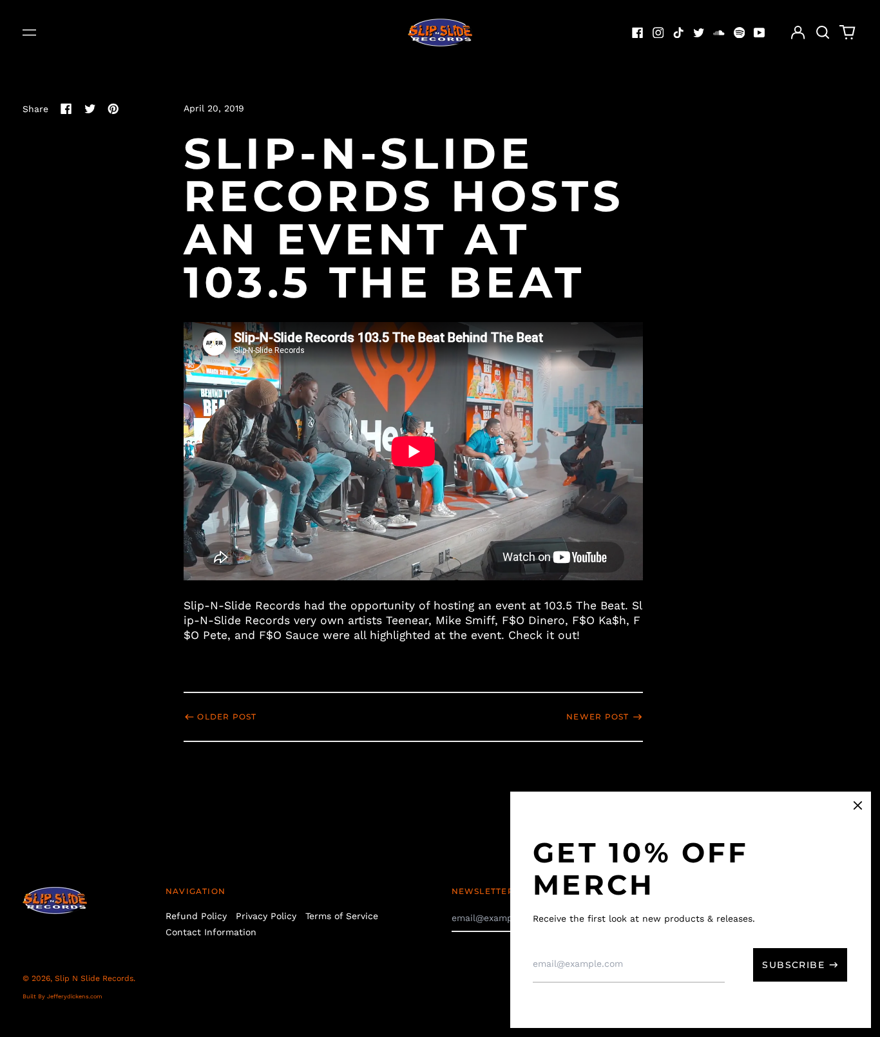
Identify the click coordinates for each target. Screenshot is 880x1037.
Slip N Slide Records (94, 978)
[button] (822, 33)
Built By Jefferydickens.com (62, 996)
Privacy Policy (266, 916)
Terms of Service (341, 916)
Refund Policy (196, 916)
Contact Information (211, 932)
